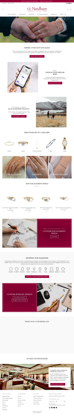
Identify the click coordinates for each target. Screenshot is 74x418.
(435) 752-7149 (11, 3)
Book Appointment (29, 38)
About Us (63, 14)
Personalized (4, 409)
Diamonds (22, 14)
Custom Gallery (19, 297)
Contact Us (4, 3)
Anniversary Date (54, 399)
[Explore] (54, 233)
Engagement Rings (6, 396)
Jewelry (32, 14)
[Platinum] (12, 211)
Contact (19, 405)
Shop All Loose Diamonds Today (37, 276)
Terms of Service (36, 403)
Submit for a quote (19, 300)
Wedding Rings (5, 400)
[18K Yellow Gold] (8, 211)
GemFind (39, 412)
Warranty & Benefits (37, 400)
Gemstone (4, 407)
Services (54, 14)
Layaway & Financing (37, 398)
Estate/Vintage (5, 405)
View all (37, 186)
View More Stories (19, 116)
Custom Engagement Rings (7, 398)
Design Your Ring (45, 38)
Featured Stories (21, 403)
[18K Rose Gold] (11, 211)
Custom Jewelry (43, 14)
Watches (3, 403)
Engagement (12, 14)
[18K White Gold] (9, 211)
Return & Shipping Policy (38, 396)
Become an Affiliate (22, 400)
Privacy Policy (36, 402)
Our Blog (19, 402)
